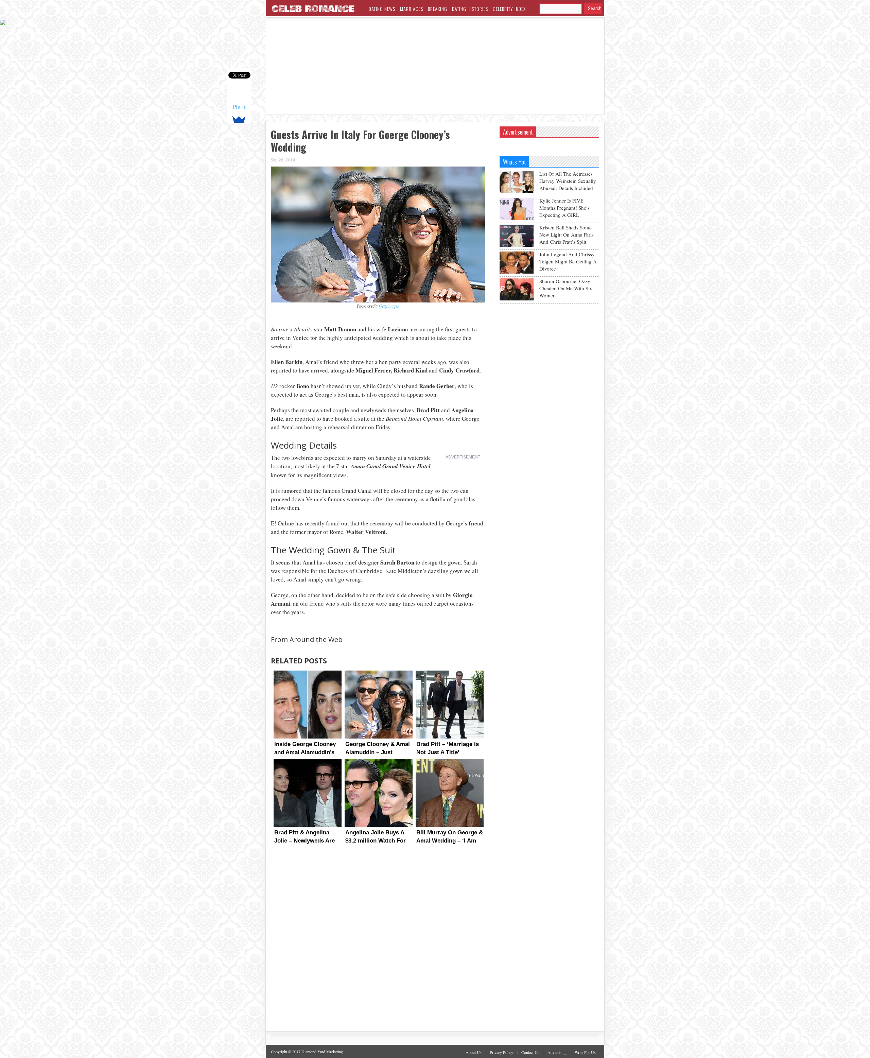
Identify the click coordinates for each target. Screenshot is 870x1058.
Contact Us (530, 1052)
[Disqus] (378, 944)
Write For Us (585, 1052)
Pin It (239, 107)
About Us (474, 1052)
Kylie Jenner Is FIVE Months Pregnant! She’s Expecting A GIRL (564, 207)
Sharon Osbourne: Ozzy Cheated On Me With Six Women (565, 288)
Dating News (382, 8)
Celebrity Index (509, 8)
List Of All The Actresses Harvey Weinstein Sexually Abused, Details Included (567, 180)
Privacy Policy (501, 1052)
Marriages (411, 8)
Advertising (557, 1052)
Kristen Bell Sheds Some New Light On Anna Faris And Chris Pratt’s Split (566, 234)
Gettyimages (389, 306)
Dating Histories (470, 8)
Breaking (437, 8)
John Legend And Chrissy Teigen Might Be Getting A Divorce (568, 261)
